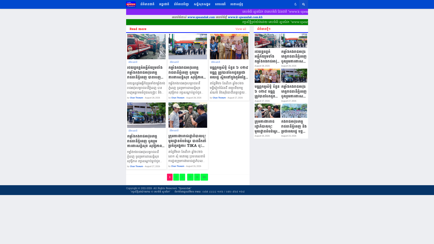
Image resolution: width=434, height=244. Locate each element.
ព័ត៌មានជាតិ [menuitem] (147, 4)
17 (190, 177)
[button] (295, 4)
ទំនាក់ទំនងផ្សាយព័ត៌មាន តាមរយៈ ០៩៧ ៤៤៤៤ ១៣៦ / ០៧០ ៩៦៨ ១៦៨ (210, 192)
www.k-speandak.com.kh (245, 17)
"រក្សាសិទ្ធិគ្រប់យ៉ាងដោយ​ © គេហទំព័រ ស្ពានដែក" (150, 192)
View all (240, 29)
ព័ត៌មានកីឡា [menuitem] (181, 4)
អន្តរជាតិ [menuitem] (164, 4)
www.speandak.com (200, 17)
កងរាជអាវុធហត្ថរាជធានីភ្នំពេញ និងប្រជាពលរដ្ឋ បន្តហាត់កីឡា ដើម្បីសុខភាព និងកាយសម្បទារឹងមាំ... (294, 126)
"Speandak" (184, 188)
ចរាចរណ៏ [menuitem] (220, 4)
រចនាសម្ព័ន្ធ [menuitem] (236, 4)
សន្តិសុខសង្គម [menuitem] (202, 4)
